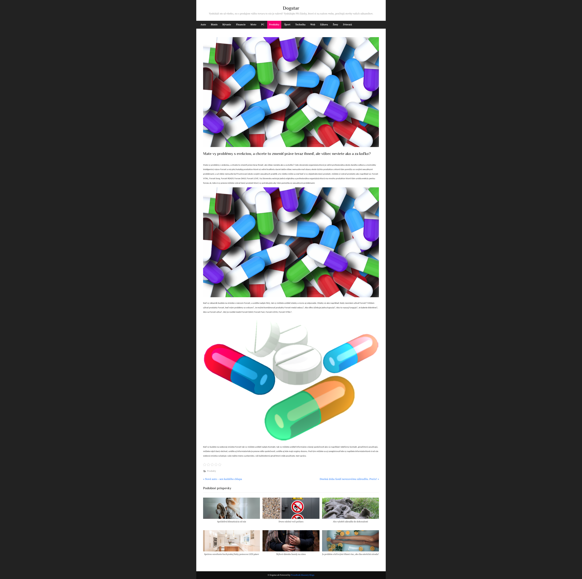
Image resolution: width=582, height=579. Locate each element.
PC (262, 24)
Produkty (274, 24)
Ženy (335, 24)
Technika (300, 24)
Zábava (324, 24)
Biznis (214, 24)
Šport (287, 24)
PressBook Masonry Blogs (302, 575)
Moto (253, 24)
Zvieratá (347, 24)
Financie (241, 24)
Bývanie (226, 24)
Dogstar (291, 8)
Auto (203, 24)
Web (312, 24)
